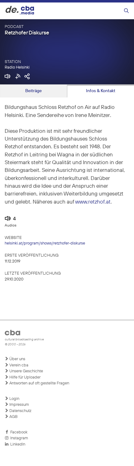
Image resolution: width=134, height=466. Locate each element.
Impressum (18, 405)
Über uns (16, 359)
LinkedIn (16, 444)
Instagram (18, 438)
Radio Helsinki (17, 67)
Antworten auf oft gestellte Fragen (38, 383)
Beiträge (33, 91)
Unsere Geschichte (25, 371)
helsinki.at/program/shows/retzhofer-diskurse (45, 243)
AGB (12, 417)
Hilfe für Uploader (24, 377)
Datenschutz (19, 411)
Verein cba (18, 365)
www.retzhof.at (93, 202)
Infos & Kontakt (100, 91)
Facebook (17, 432)
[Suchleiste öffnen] (126, 11)
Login (13, 399)
